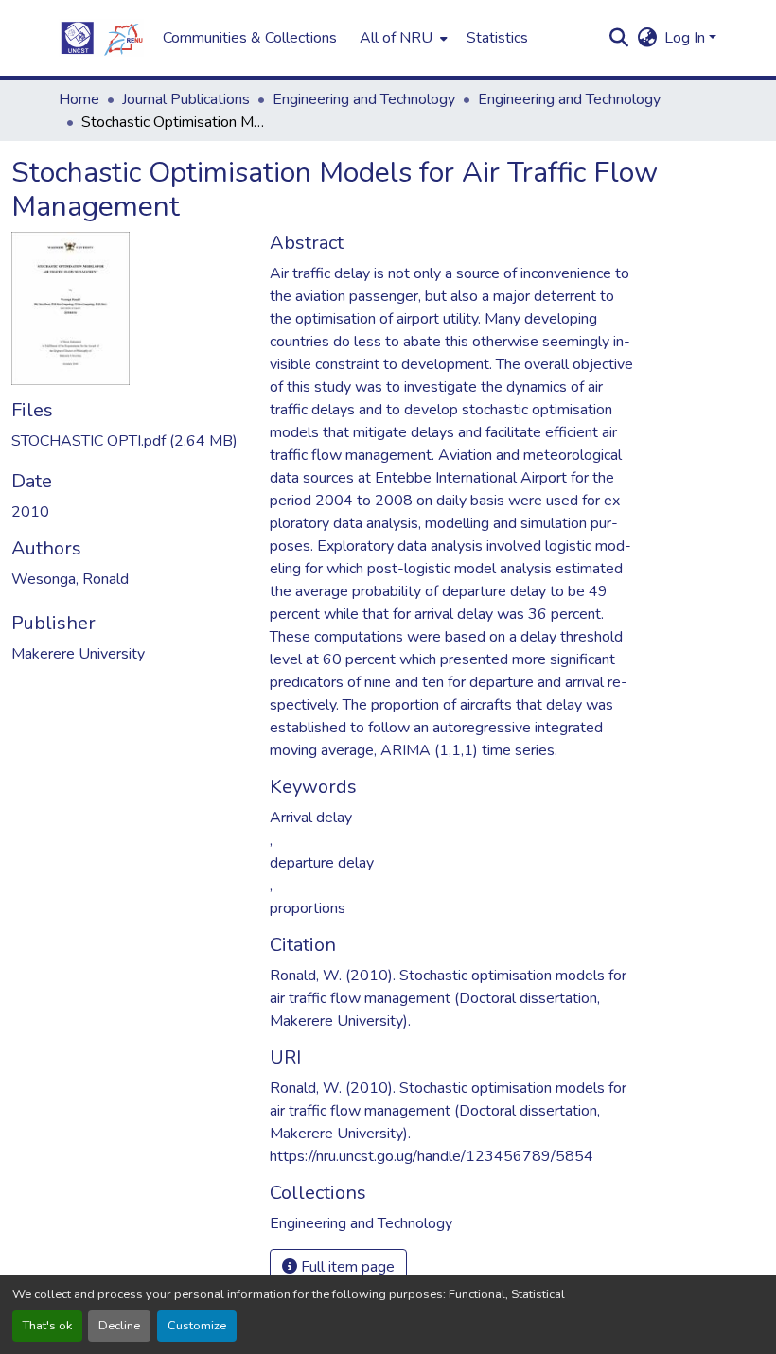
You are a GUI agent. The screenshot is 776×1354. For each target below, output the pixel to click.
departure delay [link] (322, 863)
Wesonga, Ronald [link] (70, 579)
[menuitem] (402, 38)
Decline (119, 1325)
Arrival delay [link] (311, 817)
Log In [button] (686, 37)
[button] (101, 38)
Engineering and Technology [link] (364, 99)
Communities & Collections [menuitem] (250, 37)
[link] (129, 441)
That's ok (47, 1325)
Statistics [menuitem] (497, 37)
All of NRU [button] (396, 37)
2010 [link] (30, 511)
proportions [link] (307, 908)
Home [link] (79, 99)
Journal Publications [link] (186, 99)
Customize (197, 1325)
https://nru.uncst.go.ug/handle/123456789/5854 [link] (431, 1156)
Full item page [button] (346, 1267)
